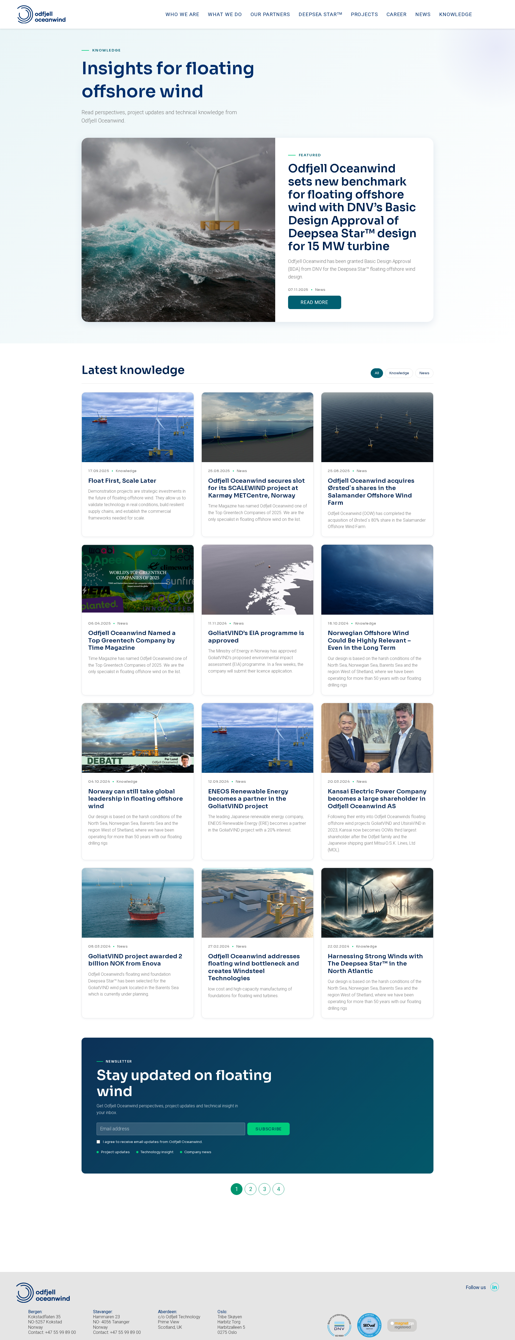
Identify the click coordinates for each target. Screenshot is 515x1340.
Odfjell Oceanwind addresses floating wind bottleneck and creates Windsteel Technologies (254, 967)
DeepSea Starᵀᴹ (320, 14)
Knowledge (455, 14)
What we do (225, 14)
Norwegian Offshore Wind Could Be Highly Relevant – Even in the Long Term (369, 640)
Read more (314, 302)
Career (397, 14)
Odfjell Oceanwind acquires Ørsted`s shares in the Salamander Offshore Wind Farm (371, 492)
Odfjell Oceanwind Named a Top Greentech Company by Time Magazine (132, 640)
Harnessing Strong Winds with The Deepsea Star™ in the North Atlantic (375, 964)
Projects (364, 14)
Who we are (182, 14)
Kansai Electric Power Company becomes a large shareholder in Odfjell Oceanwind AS (377, 799)
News (423, 14)
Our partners (270, 14)
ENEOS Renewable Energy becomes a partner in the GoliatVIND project (248, 799)
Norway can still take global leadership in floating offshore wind (135, 799)
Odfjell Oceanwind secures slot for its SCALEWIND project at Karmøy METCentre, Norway (256, 488)
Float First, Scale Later (122, 480)
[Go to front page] (41, 14)
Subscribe (268, 1128)
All (377, 373)
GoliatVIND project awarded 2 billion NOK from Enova (135, 960)
